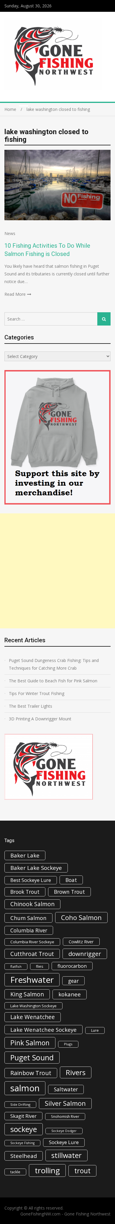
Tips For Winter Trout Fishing (36, 693)
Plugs (68, 1044)
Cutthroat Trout (32, 954)
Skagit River (23, 1116)
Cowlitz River (81, 941)
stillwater (66, 1155)
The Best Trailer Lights (30, 706)
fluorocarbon (72, 966)
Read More (15, 294)
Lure (95, 1030)
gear (73, 980)
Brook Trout (25, 891)
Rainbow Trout (30, 1073)
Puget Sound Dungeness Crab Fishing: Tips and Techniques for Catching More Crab (54, 664)
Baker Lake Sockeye (36, 868)
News (9, 233)
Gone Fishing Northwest (87, 1214)
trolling (47, 1170)
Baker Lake (25, 855)
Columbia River (28, 930)
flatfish (16, 966)
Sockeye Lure (64, 1142)
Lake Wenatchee (32, 1017)
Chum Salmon (28, 917)
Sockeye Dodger (64, 1131)
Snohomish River (65, 1116)
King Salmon (27, 994)
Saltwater (66, 1089)
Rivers (76, 1072)
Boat (71, 879)
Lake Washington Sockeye (33, 1005)
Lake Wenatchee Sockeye (43, 1029)
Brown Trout (69, 891)
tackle (15, 1171)
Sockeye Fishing (22, 1143)
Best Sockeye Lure (30, 880)
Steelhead (23, 1155)
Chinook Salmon (32, 904)
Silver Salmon (65, 1103)
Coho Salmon (81, 917)
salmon (25, 1088)
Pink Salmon (30, 1042)
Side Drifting (20, 1104)
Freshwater (32, 979)
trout (82, 1170)
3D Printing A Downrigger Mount (40, 719)
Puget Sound (32, 1057)
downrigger (84, 953)
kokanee (69, 994)
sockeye (23, 1129)
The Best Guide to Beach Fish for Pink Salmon (53, 681)
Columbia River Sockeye (32, 941)
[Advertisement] (57, 570)
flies (39, 966)
